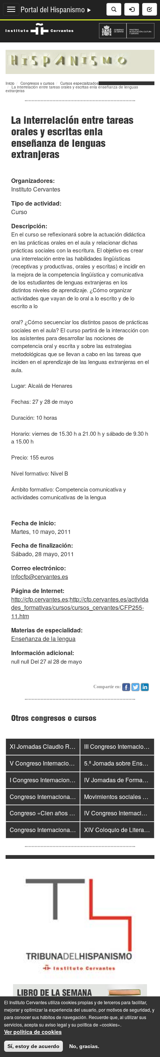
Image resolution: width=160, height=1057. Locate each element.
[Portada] (80, 61)
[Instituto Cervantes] (39, 28)
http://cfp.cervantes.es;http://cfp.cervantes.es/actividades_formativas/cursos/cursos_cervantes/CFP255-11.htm (79, 608)
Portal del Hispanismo (53, 10)
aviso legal (56, 1024)
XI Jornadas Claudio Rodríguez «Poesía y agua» (74, 746)
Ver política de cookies (33, 1031)
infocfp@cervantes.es (39, 576)
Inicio (10, 83)
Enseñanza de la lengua (43, 638)
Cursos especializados (79, 83)
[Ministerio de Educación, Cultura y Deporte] (126, 29)
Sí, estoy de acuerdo (33, 1046)
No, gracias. (84, 1046)
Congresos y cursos (37, 83)
